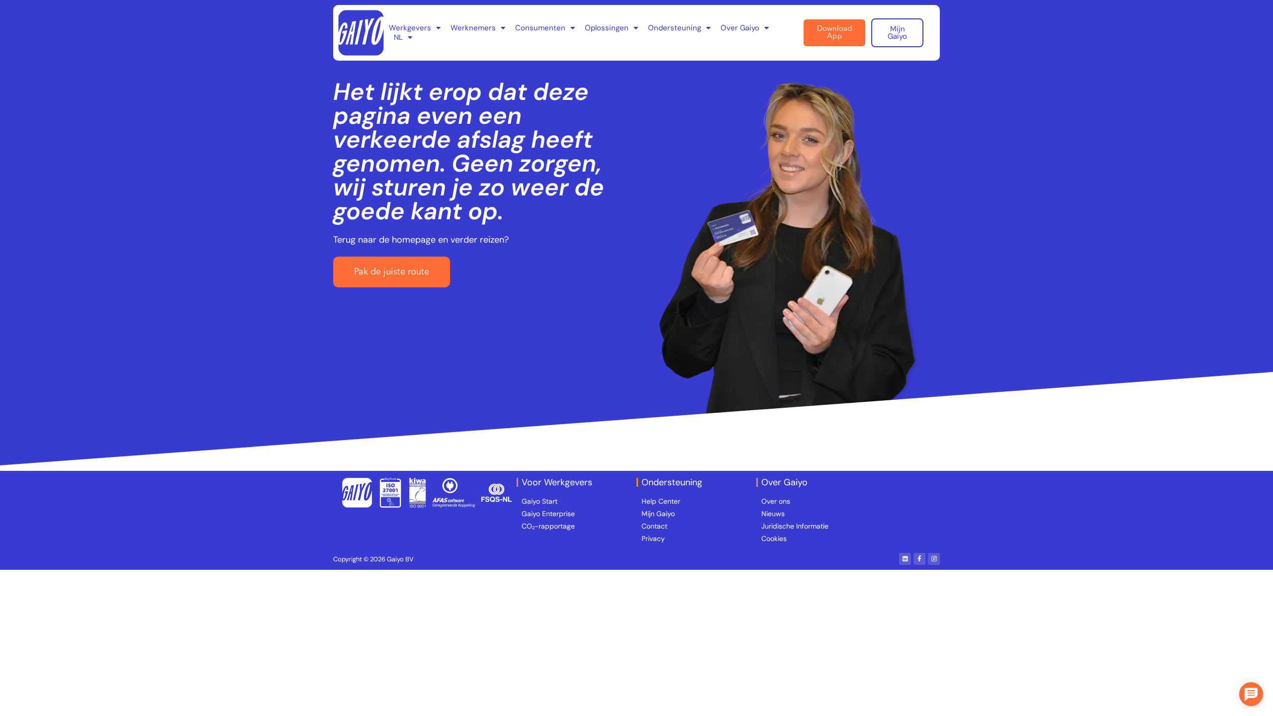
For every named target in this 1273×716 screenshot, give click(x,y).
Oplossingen (607, 28)
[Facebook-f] (919, 559)
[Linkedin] (905, 559)
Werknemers (473, 28)
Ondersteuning (674, 28)
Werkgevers (410, 28)
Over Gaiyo (740, 28)
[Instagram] (934, 559)
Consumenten (540, 28)
